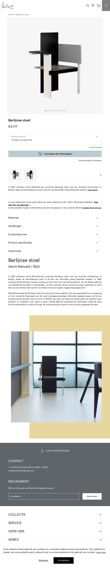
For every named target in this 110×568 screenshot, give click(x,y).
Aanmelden (92, 496)
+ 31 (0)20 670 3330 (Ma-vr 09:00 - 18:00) (28, 467)
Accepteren (63, 560)
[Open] (106, 5)
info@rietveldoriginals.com (21, 471)
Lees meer (93, 190)
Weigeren (43, 560)
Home (11, 15)
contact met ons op (91, 208)
